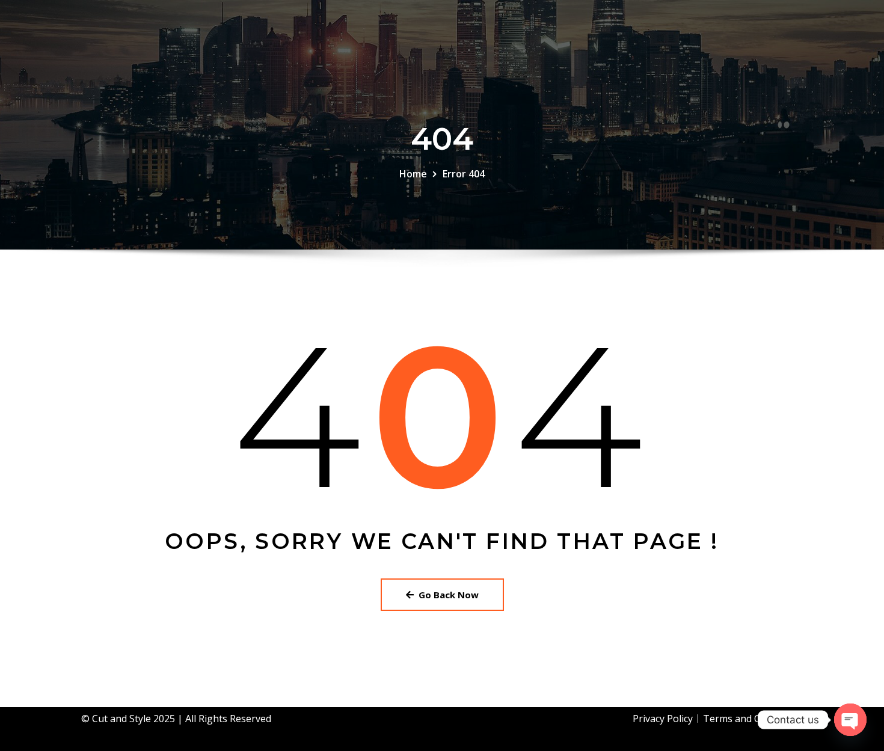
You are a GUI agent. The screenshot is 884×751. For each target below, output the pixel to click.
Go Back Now (449, 595)
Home (413, 173)
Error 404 (464, 173)
